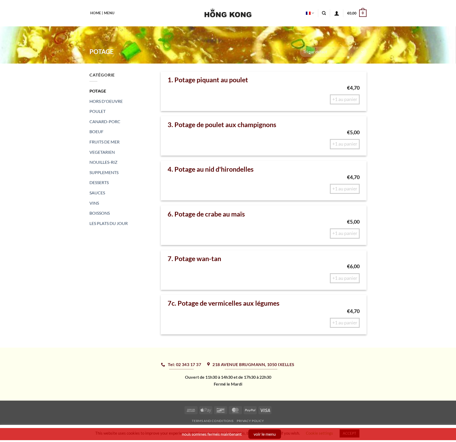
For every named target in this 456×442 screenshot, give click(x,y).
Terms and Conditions (212, 421)
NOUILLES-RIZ (103, 162)
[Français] (310, 13)
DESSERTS (99, 182)
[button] (357, 13)
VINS (94, 202)
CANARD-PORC (104, 121)
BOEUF (96, 131)
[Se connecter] (336, 13)
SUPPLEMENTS (103, 172)
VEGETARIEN (102, 152)
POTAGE (97, 90)
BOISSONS (99, 212)
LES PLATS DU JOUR (108, 223)
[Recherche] (324, 13)
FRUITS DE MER (104, 141)
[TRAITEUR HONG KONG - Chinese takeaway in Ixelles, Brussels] (228, 13)
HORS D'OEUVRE (106, 101)
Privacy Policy (250, 421)
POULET (97, 111)
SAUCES (97, 192)
